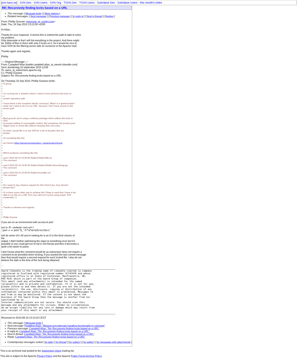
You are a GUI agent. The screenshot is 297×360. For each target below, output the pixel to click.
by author (89, 342)
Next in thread (94, 16)
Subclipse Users (127, 2)
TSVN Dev (70, 2)
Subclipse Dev (106, 2)
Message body (33, 13)
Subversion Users (51, 350)
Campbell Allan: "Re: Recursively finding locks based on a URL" (64, 328)
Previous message (59, 16)
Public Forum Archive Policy (86, 356)
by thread (61, 342)
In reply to (78, 16)
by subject (74, 342)
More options (52, 13)
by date (49, 342)
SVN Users (40, 2)
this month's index (151, 2)
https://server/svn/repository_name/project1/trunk (38, 143)
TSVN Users (87, 2)
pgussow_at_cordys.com (40, 21)
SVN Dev (25, 2)
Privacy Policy (44, 356)
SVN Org (55, 2)
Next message (38, 16)
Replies (109, 16)
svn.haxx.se (9, 2)
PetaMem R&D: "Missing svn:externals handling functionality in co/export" (64, 325)
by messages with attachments (113, 342)
